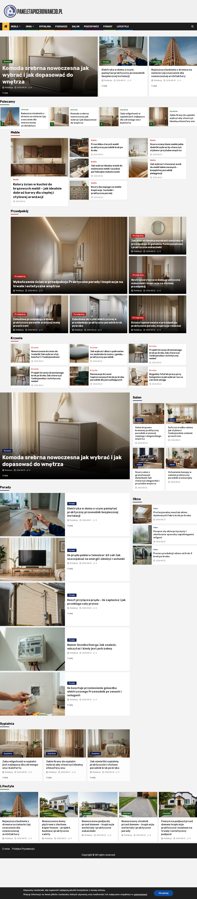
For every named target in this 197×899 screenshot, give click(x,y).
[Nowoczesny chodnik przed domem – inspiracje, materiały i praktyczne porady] (138, 804)
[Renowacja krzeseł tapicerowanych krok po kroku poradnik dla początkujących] (79, 376)
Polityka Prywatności (23, 848)
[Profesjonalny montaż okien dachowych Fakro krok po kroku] (142, 514)
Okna (29, 26)
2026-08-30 (171, 80)
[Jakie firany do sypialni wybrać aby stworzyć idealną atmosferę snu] (109, 116)
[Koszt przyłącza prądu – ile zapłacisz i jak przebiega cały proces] (32, 604)
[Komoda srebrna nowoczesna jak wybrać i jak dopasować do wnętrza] (9, 116)
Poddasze (61, 26)
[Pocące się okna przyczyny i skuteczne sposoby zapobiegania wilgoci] (142, 534)
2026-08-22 (98, 154)
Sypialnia (45, 26)
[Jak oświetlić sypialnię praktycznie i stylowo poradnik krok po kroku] (109, 743)
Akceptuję (164, 893)
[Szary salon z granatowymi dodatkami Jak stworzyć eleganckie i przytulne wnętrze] (148, 458)
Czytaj (9, 93)
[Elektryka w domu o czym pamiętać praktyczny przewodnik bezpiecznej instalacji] (123, 51)
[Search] (192, 26)
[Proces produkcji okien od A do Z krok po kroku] (142, 555)
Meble (14, 26)
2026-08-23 (160, 520)
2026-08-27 (65, 772)
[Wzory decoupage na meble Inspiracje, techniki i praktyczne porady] (79, 190)
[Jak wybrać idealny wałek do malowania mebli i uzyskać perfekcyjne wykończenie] (79, 168)
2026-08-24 (109, 772)
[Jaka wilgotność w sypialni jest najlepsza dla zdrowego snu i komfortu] (59, 116)
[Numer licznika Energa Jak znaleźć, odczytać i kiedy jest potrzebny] (32, 649)
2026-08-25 (87, 563)
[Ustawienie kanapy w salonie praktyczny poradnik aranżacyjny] (181, 458)
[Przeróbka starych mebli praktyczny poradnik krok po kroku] (79, 147)
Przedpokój (91, 26)
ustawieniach (140, 894)
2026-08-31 (121, 80)
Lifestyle (123, 26)
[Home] (6, 27)
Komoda (24, 110)
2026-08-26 (20, 201)
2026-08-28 (22, 87)
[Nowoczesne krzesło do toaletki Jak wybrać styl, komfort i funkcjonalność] (20, 353)
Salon (75, 26)
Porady (107, 26)
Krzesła (34, 348)
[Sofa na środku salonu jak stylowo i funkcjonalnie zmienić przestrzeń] (181, 413)
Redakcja (9, 87)
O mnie (6, 848)
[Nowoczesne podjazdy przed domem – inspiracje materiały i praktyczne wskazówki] (98, 804)
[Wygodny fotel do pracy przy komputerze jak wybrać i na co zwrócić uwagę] (138, 376)
